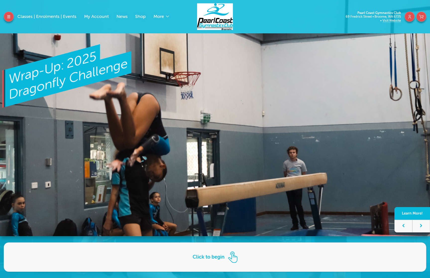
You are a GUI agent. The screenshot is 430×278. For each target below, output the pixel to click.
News (122, 16)
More (159, 16)
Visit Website (391, 20)
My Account (96, 16)
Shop (140, 16)
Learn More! (412, 213)
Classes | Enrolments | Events (46, 16)
